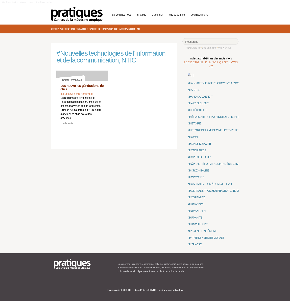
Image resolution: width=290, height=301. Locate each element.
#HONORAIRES (197, 150)
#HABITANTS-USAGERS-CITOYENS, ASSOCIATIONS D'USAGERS (226, 83)
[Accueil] (78, 14)
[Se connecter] (235, 14)
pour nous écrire (199, 14)
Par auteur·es (193, 47)
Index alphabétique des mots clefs (211, 58)
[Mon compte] (229, 14)
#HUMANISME (196, 204)
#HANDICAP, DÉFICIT (200, 96)
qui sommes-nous (121, 14)
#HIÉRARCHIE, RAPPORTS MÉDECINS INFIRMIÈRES (219, 116)
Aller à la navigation (10, 2)
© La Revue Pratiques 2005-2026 (144, 290)
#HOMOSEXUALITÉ (199, 143)
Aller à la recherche (44, 2)
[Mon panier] (223, 14)
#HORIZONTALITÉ (198, 170)
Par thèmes (224, 47)
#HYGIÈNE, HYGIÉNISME (202, 231)
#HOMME (193, 137)
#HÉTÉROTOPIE (197, 110)
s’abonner (157, 14)
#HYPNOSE (195, 244)
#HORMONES (196, 177)
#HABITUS (194, 90)
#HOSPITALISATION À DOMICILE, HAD (210, 184)
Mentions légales (114, 290)
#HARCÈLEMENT (198, 103)
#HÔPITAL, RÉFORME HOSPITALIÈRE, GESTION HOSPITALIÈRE (225, 163)
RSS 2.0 (125, 290)
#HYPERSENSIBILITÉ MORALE (206, 237)
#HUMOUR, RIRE (198, 224)
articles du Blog (176, 14)
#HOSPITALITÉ (196, 197)
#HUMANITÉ (195, 217)
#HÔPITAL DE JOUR (199, 157)
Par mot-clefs (209, 47)
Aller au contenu (27, 2)
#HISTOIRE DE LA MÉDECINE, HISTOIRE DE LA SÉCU (218, 130)
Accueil (54, 28)
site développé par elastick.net (171, 290)
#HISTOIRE (194, 123)
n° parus (141, 14)
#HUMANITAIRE (197, 210)
